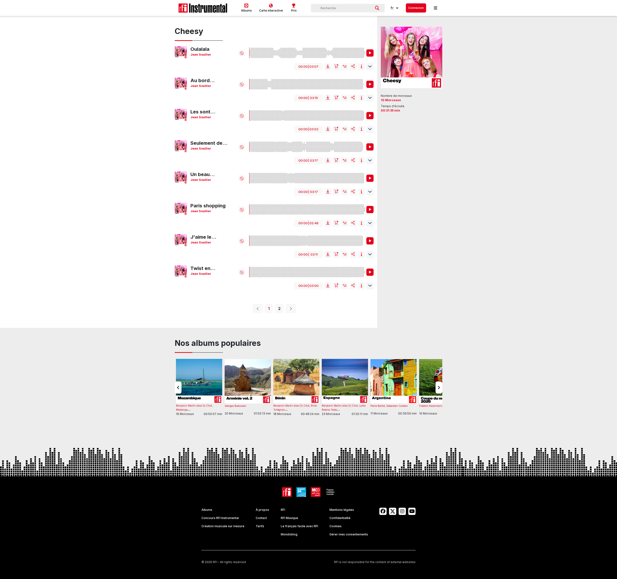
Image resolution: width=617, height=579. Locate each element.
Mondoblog (289, 534)
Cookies (335, 526)
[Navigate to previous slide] (178, 388)
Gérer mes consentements (348, 534)
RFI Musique (289, 518)
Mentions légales (341, 510)
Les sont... (202, 112)
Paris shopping (208, 206)
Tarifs (260, 526)
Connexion (416, 8)
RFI (283, 510)
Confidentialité (339, 518)
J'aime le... (203, 237)
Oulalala (199, 49)
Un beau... (202, 174)
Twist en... (202, 268)
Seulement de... (209, 143)
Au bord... (202, 80)
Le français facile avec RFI (299, 526)
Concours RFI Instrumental (220, 518)
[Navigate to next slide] (439, 388)
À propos (262, 510)
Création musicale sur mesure (222, 526)
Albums (206, 510)
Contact (261, 518)
